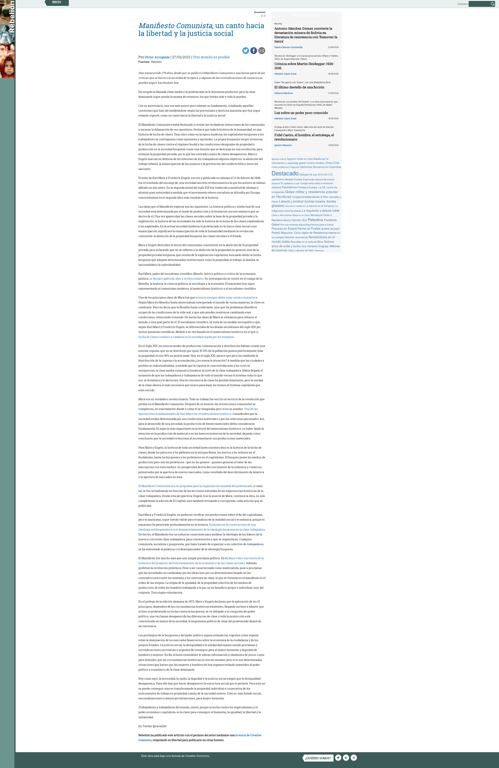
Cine (336, 163)
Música (287, 220)
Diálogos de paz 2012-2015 (314, 174)
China (329, 163)
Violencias (319, 250)
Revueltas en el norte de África (307, 242)
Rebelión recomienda (296, 237)
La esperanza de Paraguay (319, 205)
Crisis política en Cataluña (285, 167)
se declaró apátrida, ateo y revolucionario (176, 278)
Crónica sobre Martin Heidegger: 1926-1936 (304, 65)
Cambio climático (315, 163)
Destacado (285, 173)
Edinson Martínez (283, 93)
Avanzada (463, 3)
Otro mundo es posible (211, 57)
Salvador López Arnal (285, 73)
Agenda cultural (279, 158)
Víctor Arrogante (157, 57)
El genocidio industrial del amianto (318, 179)
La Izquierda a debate (317, 210)
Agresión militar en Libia (300, 158)
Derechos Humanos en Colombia (320, 167)
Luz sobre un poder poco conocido (301, 112)
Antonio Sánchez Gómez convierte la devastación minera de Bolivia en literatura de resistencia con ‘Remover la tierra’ (305, 35)
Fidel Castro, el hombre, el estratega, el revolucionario (304, 137)
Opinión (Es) (299, 220)
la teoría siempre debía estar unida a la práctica (226, 297)
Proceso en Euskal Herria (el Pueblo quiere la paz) (306, 228)
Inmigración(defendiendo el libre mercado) (315, 197)
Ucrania (312, 246)
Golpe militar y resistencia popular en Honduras (305, 194)
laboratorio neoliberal (295, 205)
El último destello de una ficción (299, 87)
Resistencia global (306, 15)
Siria (304, 246)
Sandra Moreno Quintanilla (288, 47)
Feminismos (289, 187)
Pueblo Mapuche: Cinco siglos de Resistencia (300, 233)
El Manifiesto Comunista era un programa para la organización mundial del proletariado (195, 486)
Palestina (315, 219)
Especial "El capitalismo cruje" (286, 183)
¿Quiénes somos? (318, 758)
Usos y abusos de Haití (301, 250)
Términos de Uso (221, 756)
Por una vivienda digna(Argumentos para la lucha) (307, 224)
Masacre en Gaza (301, 215)
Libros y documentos (282, 215)
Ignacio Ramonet (283, 145)
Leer (336, 210)
